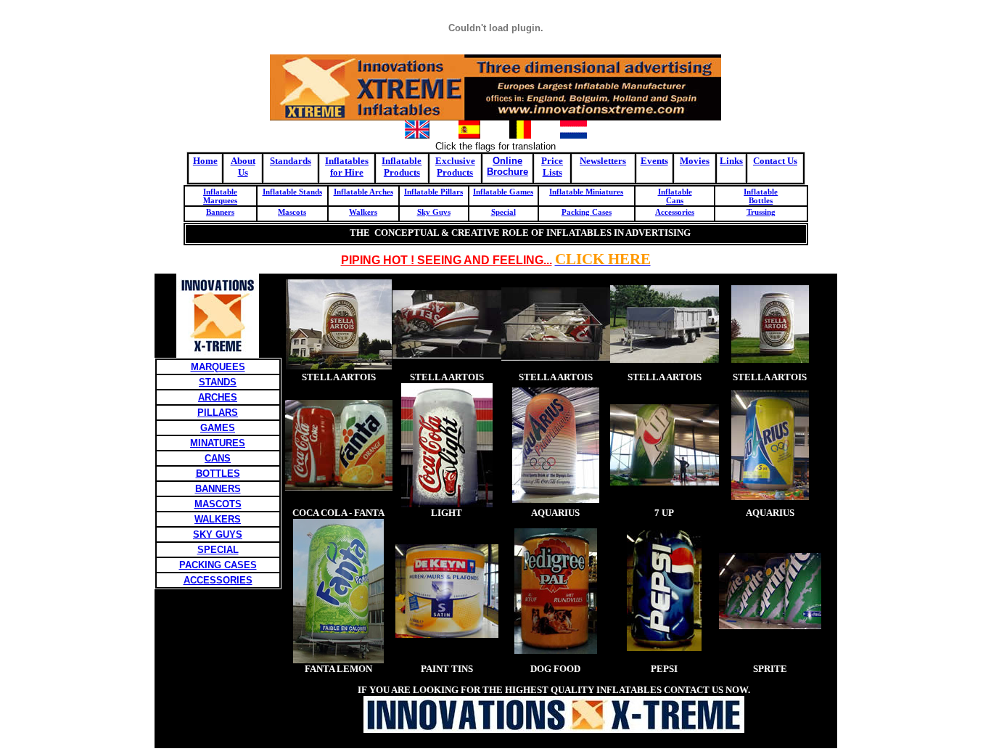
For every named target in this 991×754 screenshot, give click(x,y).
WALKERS (217, 519)
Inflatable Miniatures (586, 191)
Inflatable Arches (363, 191)
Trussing (761, 212)
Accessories (674, 212)
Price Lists (552, 166)
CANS (218, 458)
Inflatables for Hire (347, 166)
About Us (243, 166)
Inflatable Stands (292, 191)
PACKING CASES (218, 565)
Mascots (292, 212)
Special (503, 212)
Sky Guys (434, 212)
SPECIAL (218, 549)
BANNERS (218, 488)
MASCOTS (218, 504)
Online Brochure (507, 166)
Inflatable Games (503, 191)
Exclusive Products (455, 166)
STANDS (218, 382)
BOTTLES (218, 473)
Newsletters (603, 160)
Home (205, 160)
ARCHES (217, 397)
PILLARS (217, 412)
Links (731, 160)
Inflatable (675, 191)
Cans (674, 200)
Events (654, 160)
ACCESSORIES (218, 580)
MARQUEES (218, 366)
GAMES (217, 427)
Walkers (363, 212)
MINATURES (217, 443)
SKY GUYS (217, 534)
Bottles (761, 200)
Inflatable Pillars (433, 191)
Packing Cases (587, 212)
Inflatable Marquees (220, 196)
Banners (220, 212)
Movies (695, 160)
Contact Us (775, 160)
